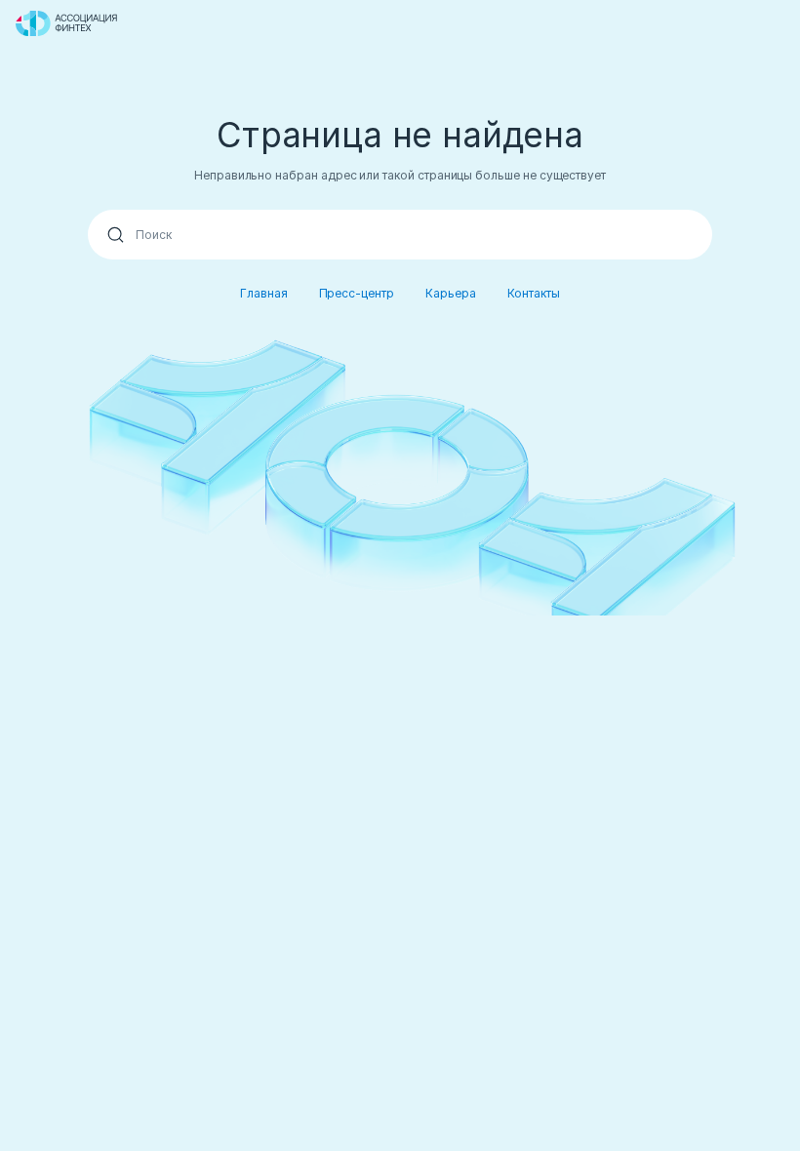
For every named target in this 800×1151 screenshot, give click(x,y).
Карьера (450, 293)
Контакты (534, 293)
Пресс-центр (356, 293)
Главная (264, 293)
